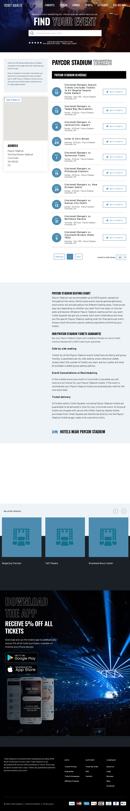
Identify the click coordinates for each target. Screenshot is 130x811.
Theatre (63, 5)
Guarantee (69, 772)
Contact (89, 776)
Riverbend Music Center (101, 563)
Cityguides (102, 5)
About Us (110, 767)
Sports (88, 5)
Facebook (111, 786)
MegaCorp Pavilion (11, 563)
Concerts (49, 5)
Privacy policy (48, 804)
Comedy (76, 5)
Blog (108, 781)
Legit (109, 772)
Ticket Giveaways (72, 776)
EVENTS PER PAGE (107, 258)
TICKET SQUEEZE (13, 5)
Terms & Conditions (32, 804)
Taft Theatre (51, 563)
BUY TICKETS (116, 92)
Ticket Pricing (70, 767)
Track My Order (92, 767)
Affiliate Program (72, 781)
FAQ (87, 772)
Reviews (110, 776)
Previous (59, 257)
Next (79, 257)
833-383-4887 (119, 5)
